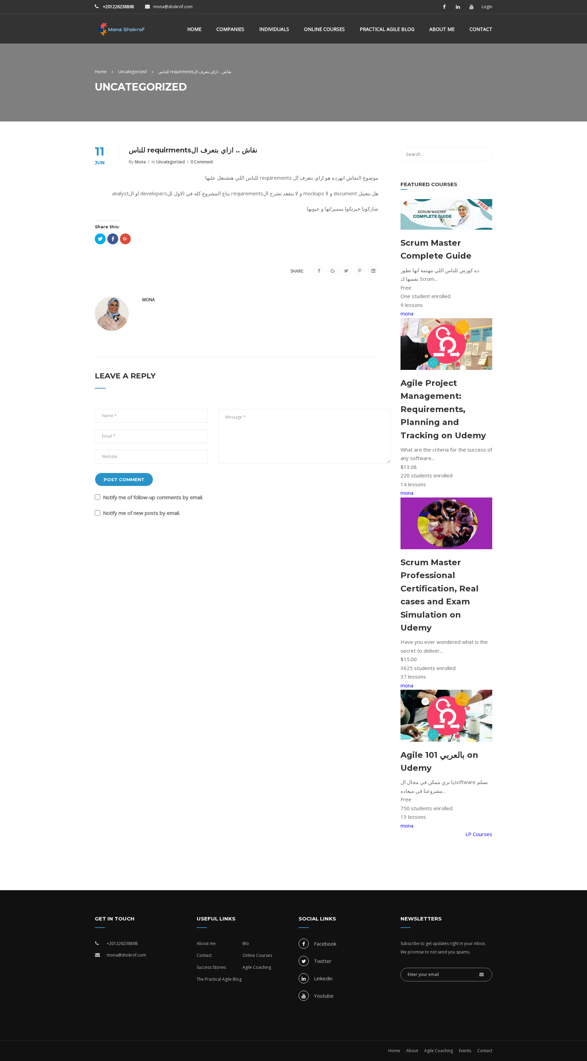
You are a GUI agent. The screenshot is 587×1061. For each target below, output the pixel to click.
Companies (230, 29)
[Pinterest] (359, 271)
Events (465, 1051)
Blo (246, 943)
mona (140, 162)
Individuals (274, 29)
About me (442, 29)
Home (194, 29)
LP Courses (478, 834)
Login (487, 7)
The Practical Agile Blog (219, 979)
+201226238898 (118, 7)
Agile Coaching (257, 967)
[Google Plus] (333, 271)
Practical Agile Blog (387, 29)
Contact (480, 29)
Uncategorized (170, 162)
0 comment (202, 162)
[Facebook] (319, 271)
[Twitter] (346, 271)
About (412, 1051)
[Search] (483, 154)
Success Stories (211, 967)
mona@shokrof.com (173, 7)
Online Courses (324, 29)
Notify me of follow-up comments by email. (153, 497)
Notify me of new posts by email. (141, 512)
